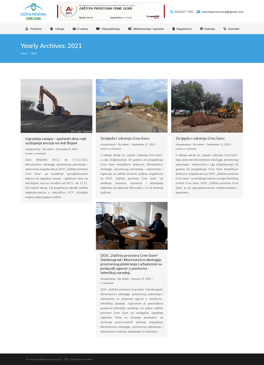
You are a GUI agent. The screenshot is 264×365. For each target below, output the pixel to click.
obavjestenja (32, 149)
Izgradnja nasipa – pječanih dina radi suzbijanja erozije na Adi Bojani (55, 140)
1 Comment (107, 283)
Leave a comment (35, 153)
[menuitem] (33, 28)
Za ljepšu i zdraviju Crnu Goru (124, 138)
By (48, 149)
